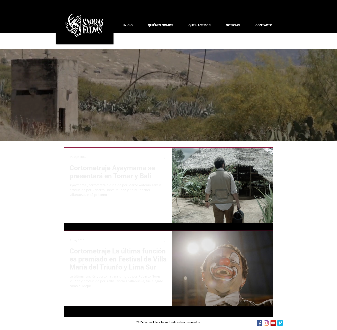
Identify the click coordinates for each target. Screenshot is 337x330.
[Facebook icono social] (259, 323)
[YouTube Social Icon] (273, 323)
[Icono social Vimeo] (280, 323)
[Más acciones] (166, 157)
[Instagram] (266, 323)
